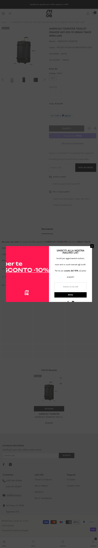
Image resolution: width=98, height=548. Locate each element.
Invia (70, 294)
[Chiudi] (92, 246)
